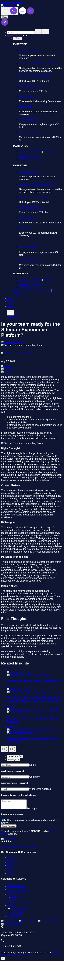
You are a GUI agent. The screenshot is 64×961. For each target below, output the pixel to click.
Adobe (10, 894)
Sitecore (23, 159)
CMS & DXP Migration (31, 86)
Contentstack (26, 154)
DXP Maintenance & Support (34, 76)
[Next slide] (12, 749)
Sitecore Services (20, 908)
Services (48, 151)
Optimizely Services (21, 902)
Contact (11, 873)
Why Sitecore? (18, 910)
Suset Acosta (25, 353)
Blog (9, 865)
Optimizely (24, 157)
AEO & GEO (25, 106)
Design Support (27, 96)
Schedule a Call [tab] (15, 756)
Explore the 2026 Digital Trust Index (32, 290)
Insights (11, 301)
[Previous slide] (4, 749)
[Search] (9, 11)
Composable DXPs (29, 119)
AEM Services (18, 897)
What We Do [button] (14, 35)
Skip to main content (12, 2)
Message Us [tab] (13, 759)
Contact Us (19, 295)
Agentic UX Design (29, 50)
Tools (10, 303)
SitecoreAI (16, 913)
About (10, 306)
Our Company (28, 852)
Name (32, 765)
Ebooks (11, 868)
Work (10, 298)
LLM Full (27, 955)
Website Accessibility (30, 132)
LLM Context (15, 955)
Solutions (12, 860)
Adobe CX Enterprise (30, 151)
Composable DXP (16, 886)
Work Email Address (40, 789)
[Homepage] (8, 839)
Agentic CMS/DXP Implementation (37, 63)
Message (32, 808)
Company (34, 777)
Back (4, 17)
